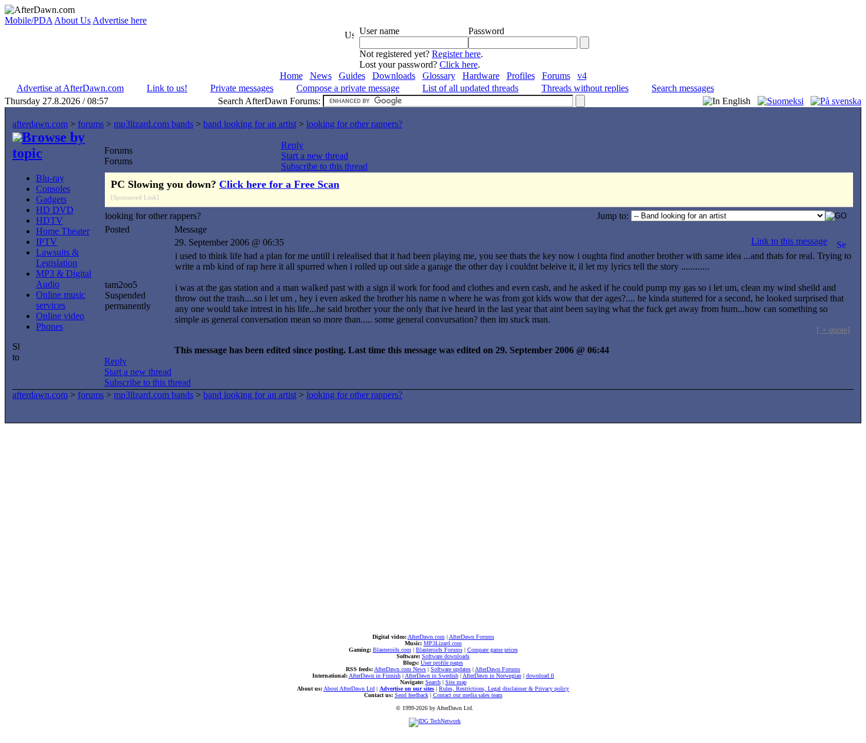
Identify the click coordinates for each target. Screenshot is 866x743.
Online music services (60, 300)
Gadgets (51, 199)
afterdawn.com (40, 124)
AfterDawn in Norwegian (491, 675)
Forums (556, 76)
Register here (456, 54)
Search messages (683, 88)
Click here (458, 64)
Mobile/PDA (28, 20)
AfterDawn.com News (400, 669)
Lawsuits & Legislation (57, 257)
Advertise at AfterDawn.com (70, 88)
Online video (60, 316)
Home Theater (63, 231)
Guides (352, 76)
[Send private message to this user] (841, 241)
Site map (456, 682)
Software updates (451, 669)
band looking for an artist (249, 124)
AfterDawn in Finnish (375, 675)
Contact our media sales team (468, 695)
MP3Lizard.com (443, 643)
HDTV (49, 220)
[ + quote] (833, 329)
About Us (72, 20)
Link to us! (167, 88)
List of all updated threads (470, 88)
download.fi (540, 675)
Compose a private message (347, 88)
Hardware (481, 76)
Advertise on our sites (406, 688)
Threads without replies (585, 88)
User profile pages (442, 662)
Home (291, 76)
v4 (582, 76)
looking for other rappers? (354, 124)
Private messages (241, 88)
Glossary (438, 76)
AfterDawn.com (426, 636)
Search (433, 682)
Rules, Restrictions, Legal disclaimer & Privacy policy (504, 688)
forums (91, 124)
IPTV (46, 242)
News (321, 76)
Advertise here (119, 20)
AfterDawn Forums (471, 636)
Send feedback (411, 695)
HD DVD (55, 210)
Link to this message (789, 241)
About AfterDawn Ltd (349, 688)
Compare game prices (492, 649)
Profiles (521, 76)
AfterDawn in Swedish (431, 675)
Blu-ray (50, 178)
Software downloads (446, 656)
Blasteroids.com (392, 649)
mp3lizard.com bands (153, 124)
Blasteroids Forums (439, 649)
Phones (49, 326)
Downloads (393, 76)
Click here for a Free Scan (279, 184)
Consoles (53, 189)
